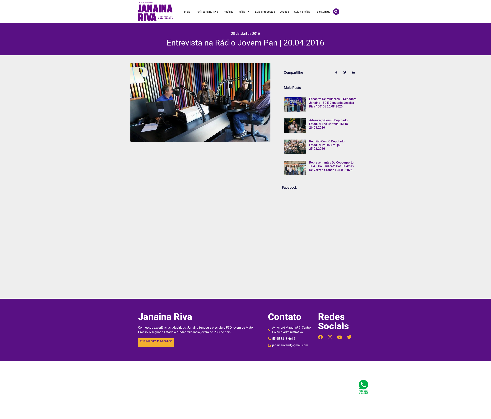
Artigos (284, 11)
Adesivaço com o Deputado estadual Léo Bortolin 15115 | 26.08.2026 (329, 123)
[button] (336, 11)
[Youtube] (339, 337)
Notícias (228, 11)
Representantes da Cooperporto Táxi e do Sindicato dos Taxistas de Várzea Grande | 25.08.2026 (331, 166)
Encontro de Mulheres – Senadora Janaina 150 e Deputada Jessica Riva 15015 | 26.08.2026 (333, 102)
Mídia (242, 11)
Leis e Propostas (265, 11)
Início (187, 11)
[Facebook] (320, 337)
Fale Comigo (323, 11)
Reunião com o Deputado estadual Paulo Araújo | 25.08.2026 (326, 145)
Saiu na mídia (302, 11)
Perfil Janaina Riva (207, 11)
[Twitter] (349, 337)
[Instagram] (330, 337)
